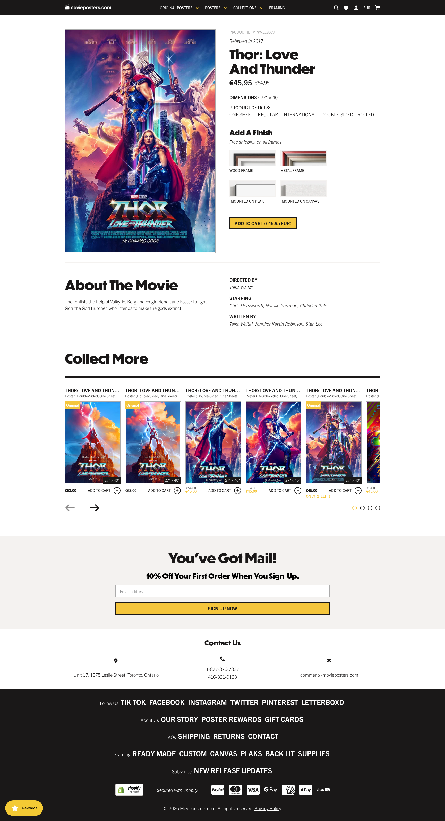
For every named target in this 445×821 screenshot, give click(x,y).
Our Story (179, 719)
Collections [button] (244, 7)
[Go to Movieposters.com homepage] (88, 7)
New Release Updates (233, 770)
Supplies (314, 753)
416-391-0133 (222, 677)
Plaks (251, 753)
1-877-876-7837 (222, 669)
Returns (229, 736)
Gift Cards (284, 719)
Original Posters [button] (176, 7)
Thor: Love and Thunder (94, 390)
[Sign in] (356, 8)
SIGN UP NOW (222, 608)
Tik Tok (133, 702)
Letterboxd (322, 702)
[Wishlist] (346, 8)
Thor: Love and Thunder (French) (346, 390)
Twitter (244, 702)
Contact (263, 736)
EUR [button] (366, 7)
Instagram (207, 702)
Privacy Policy (267, 808)
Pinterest (280, 702)
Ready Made (154, 753)
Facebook (167, 702)
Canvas (223, 753)
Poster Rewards (231, 719)
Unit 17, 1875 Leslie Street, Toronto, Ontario (116, 675)
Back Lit (280, 753)
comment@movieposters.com (329, 675)
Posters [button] (212, 7)
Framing (277, 7)
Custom (193, 753)
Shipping (194, 736)
